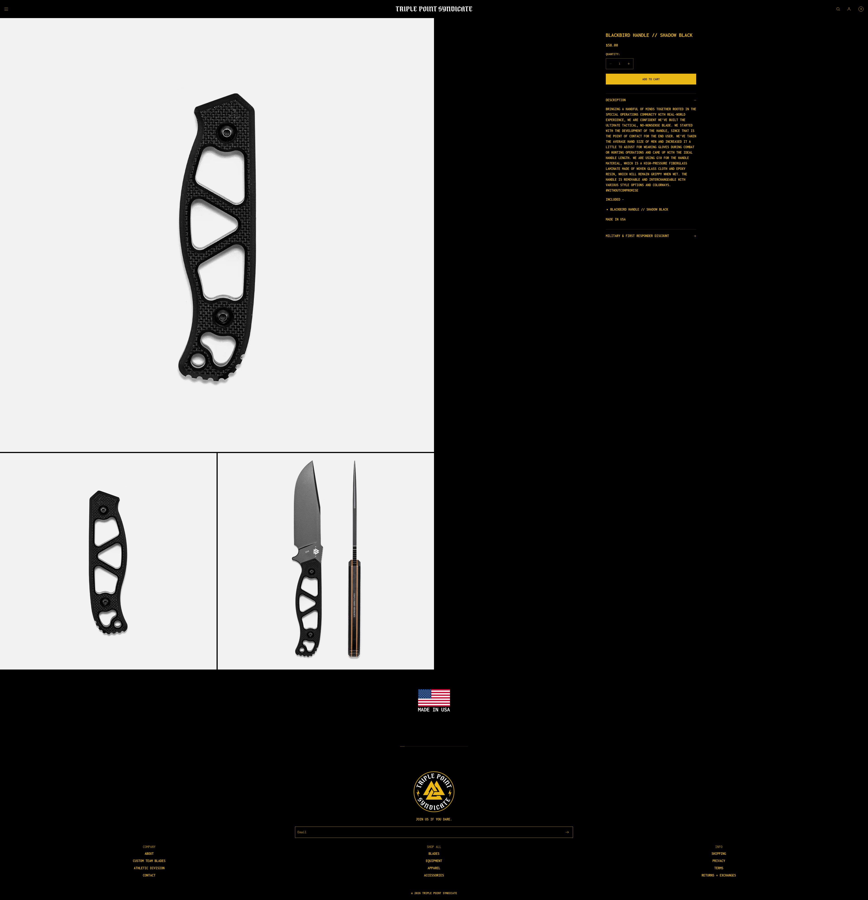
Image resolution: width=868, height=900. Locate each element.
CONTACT (149, 875)
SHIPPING (719, 853)
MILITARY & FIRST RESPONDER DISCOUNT (637, 236)
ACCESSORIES (434, 875)
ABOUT (149, 853)
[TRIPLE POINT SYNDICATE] (434, 9)
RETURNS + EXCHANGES (719, 875)
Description (616, 100)
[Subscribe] (567, 832)
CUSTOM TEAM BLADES (149, 861)
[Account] (849, 9)
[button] (838, 9)
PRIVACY (718, 861)
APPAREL (434, 868)
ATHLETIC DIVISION (149, 868)
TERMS (718, 868)
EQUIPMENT (434, 861)
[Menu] (10, 9)
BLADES (434, 853)
